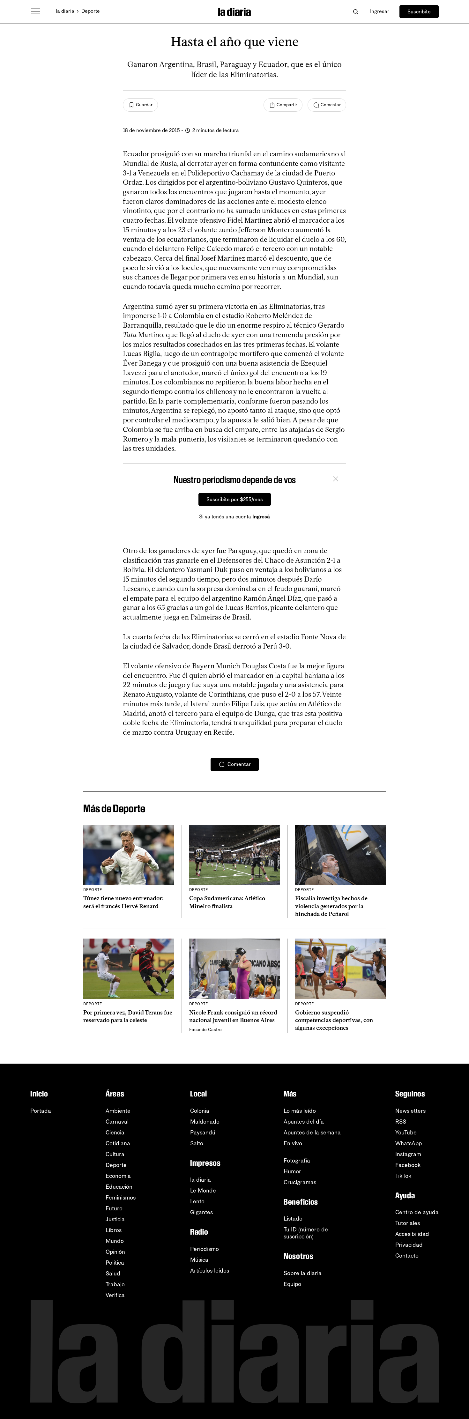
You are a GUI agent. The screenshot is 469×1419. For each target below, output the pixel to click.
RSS (400, 1121)
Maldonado (205, 1121)
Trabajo (115, 1284)
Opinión (115, 1251)
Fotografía (297, 1160)
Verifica (115, 1295)
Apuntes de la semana (312, 1132)
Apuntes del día (304, 1121)
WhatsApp (408, 1143)
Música (199, 1259)
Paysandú (202, 1132)
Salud (113, 1273)
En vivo (293, 1143)
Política (115, 1262)
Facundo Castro (205, 1029)
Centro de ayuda (417, 1212)
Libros (114, 1230)
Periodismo (204, 1248)
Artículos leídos (209, 1270)
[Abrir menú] (35, 11)
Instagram (408, 1154)
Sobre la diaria (303, 1273)
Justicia (115, 1219)
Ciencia (115, 1132)
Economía (118, 1175)
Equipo (292, 1284)
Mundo (115, 1240)
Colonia (199, 1110)
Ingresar (379, 11)
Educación (119, 1186)
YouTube (406, 1132)
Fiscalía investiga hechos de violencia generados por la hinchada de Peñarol (331, 906)
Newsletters (410, 1110)
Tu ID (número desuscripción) (306, 1233)
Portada (40, 1110)
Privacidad (409, 1244)
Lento (197, 1201)
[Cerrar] (335, 480)
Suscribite (419, 12)
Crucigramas (300, 1182)
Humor (292, 1171)
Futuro (114, 1208)
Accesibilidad (412, 1233)
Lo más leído (300, 1110)
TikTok (403, 1175)
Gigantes (201, 1212)
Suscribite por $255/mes (234, 499)
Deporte (90, 11)
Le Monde (203, 1190)
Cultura (115, 1154)
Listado (293, 1218)
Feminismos (121, 1197)
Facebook (408, 1165)
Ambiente (118, 1110)
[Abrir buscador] (355, 11)
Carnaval (117, 1121)
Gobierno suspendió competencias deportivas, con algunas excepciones (334, 1020)
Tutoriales (407, 1223)
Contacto (407, 1255)
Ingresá (261, 517)
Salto (196, 1143)
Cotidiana (118, 1143)
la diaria (65, 11)
